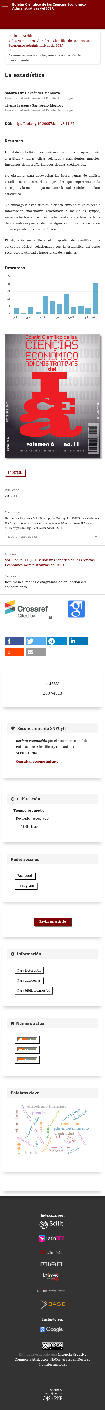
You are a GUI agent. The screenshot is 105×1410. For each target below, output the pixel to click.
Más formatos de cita (22, 537)
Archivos (29, 35)
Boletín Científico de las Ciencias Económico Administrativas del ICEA (49, 6)
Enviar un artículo (52, 921)
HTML (17, 472)
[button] (14, 641)
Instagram (25, 885)
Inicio (13, 35)
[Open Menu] (5, 5)
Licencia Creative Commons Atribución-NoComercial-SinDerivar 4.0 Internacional (52, 1359)
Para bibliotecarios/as (33, 990)
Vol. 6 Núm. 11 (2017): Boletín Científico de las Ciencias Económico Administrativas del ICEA (49, 43)
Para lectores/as (29, 970)
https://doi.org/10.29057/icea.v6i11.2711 (45, 123)
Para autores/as (29, 980)
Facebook (25, 875)
